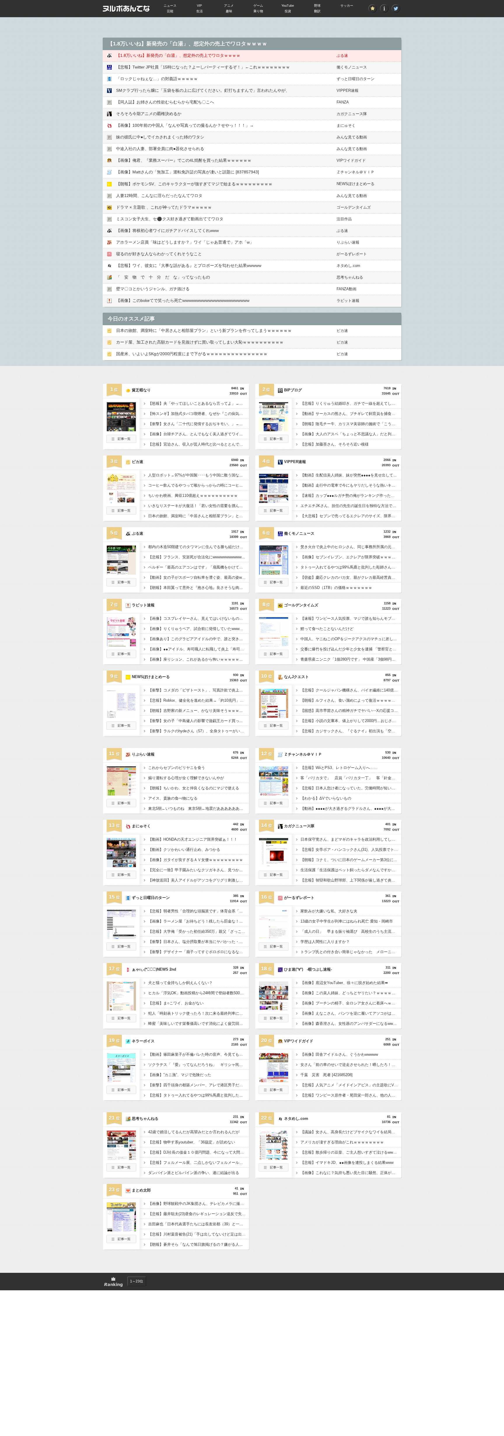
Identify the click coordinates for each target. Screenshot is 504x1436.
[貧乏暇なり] (121, 429)
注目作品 (344, 219)
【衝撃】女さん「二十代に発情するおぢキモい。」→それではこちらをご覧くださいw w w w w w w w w (198, 424)
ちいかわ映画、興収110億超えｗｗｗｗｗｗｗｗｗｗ (193, 495)
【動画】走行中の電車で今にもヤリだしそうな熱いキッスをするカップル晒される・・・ (350, 485)
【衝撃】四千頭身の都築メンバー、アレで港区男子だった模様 (198, 1085)
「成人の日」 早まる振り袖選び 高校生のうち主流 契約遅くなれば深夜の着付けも (350, 931)
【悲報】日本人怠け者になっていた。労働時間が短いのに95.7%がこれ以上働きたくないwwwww (350, 788)
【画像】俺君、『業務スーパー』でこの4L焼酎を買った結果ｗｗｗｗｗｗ (183, 160)
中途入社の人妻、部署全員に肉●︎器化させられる (160, 148)
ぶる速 (342, 55)
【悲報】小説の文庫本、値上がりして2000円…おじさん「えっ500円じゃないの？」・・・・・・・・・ (350, 721)
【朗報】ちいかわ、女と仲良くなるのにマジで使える (193, 788)
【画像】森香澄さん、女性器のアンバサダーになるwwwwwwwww (350, 1023)
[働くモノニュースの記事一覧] (273, 585)
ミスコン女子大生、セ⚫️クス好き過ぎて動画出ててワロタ (169, 219)
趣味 (229, 11)
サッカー (346, 5)
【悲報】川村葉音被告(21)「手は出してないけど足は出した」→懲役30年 (198, 1234)
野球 (317, 5)
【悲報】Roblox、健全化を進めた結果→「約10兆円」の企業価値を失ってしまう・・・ (198, 700)
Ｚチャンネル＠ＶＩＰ (355, 172)
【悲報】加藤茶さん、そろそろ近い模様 (334, 444)
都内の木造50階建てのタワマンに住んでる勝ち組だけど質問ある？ (198, 547)
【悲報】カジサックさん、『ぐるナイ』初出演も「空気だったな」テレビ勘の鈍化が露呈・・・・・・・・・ (350, 731)
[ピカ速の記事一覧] (121, 513)
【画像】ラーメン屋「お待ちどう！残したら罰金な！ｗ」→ (198, 921)
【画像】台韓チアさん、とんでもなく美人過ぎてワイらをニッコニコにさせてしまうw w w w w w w (198, 434)
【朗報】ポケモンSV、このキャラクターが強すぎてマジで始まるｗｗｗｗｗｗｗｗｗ (194, 184)
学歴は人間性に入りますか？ (325, 941)
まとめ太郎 (141, 1190)
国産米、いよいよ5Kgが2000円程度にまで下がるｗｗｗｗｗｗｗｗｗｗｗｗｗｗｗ (191, 353)
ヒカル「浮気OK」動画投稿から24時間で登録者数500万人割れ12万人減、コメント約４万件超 (198, 993)
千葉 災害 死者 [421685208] (326, 1075)
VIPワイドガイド (351, 160)
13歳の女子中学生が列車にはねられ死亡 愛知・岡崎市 (346, 921)
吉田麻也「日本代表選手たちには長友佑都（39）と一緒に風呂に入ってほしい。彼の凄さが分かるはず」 (198, 1224)
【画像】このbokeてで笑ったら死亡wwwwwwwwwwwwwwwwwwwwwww (182, 300)
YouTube (287, 5)
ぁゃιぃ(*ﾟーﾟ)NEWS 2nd (154, 969)
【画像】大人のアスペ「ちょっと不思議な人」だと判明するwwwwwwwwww (350, 434)
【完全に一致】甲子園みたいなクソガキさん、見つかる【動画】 (198, 870)
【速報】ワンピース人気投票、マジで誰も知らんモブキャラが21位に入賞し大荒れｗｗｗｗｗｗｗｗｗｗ (350, 618)
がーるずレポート (352, 254)
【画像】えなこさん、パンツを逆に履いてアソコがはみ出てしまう (350, 1013)
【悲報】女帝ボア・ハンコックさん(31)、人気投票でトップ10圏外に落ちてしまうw (350, 849)
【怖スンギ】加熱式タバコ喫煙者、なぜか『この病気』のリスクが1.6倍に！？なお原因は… (198, 413)
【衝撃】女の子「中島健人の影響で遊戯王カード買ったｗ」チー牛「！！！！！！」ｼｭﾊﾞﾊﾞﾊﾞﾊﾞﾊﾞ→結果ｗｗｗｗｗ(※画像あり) (198, 721)
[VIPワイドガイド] (273, 1080)
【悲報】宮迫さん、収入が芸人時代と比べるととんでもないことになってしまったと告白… (198, 444)
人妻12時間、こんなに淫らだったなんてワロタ (159, 195)
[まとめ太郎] (121, 1230)
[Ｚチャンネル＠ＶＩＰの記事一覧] (273, 805)
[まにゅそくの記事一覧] (121, 877)
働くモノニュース (352, 67)
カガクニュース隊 (352, 114)
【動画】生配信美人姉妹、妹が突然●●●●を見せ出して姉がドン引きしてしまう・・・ (350, 475)
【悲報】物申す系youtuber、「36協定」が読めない (191, 1142)
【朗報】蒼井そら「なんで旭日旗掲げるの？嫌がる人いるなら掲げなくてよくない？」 (198, 1244)
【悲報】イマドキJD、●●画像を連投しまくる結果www (346, 1162)
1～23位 (136, 1281)
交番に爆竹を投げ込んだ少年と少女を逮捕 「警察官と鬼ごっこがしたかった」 (350, 649)
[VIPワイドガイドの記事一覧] (273, 1092)
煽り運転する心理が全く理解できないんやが (186, 778)
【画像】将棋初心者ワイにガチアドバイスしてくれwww (167, 230)
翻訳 (317, 11)
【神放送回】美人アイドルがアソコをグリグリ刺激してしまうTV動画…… (198, 880)
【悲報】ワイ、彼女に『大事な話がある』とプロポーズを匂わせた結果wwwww (188, 265)
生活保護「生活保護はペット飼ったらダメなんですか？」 (349, 870)
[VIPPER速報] (273, 501)
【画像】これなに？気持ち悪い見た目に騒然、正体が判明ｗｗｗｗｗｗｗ (350, 1173)
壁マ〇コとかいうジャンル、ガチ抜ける (153, 288)
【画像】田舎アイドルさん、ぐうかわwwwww (339, 1054)
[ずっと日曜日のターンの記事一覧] (121, 949)
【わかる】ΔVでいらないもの (325, 798)
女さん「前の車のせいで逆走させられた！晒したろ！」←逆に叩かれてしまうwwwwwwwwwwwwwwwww (350, 1064)
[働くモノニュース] (273, 573)
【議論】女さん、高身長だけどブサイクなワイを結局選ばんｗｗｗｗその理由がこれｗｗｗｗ (350, 1132)
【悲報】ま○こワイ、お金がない (176, 1003)
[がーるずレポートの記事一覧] (273, 949)
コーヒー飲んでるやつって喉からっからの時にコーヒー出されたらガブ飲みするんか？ (198, 485)
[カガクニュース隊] (273, 865)
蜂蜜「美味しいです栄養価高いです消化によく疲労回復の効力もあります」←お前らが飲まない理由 (198, 1023)
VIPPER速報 (347, 90)
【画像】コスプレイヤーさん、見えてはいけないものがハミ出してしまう (198, 618)
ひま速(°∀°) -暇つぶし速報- (308, 969)
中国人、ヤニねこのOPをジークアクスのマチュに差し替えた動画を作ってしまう (350, 639)
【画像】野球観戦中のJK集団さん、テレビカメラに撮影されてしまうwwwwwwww (198, 1203)
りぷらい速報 (348, 242)
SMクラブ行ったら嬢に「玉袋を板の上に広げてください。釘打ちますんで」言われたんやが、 (203, 90)
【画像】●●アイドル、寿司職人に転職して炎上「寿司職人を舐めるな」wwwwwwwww (198, 649)
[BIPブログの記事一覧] (273, 441)
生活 (199, 11)
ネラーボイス (143, 1041)
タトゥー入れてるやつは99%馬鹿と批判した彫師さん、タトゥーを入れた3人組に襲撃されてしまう (350, 567)
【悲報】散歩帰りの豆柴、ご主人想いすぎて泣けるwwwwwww (350, 1152)
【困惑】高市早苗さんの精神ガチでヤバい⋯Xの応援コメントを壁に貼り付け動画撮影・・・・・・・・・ (350, 710)
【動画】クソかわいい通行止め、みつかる (184, 849)
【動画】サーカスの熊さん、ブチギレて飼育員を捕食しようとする (350, 413)
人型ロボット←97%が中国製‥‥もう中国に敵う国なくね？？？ (198, 475)
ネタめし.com (348, 265)
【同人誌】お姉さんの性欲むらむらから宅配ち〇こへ (165, 102)
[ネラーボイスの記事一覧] (121, 1092)
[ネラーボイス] (121, 1080)
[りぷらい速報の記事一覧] (121, 805)
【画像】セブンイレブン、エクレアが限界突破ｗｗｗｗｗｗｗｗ (350, 557)
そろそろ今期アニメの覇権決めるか (148, 113)
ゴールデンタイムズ (354, 207)
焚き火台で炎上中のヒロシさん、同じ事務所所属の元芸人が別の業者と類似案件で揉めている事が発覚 (350, 547)
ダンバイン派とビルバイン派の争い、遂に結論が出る (193, 1173)
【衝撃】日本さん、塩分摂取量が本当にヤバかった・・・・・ (198, 941)
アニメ (229, 5)
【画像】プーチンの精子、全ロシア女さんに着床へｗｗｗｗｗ (350, 1003)
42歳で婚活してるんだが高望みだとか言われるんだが (193, 1132)
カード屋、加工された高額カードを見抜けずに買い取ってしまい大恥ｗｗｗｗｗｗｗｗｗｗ (200, 342)
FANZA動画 (346, 289)
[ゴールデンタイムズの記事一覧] (273, 656)
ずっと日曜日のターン (355, 79)
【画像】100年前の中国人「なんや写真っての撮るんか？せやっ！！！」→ (185, 125)
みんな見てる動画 (352, 137)
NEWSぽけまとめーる (355, 184)
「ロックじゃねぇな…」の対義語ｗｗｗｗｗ (157, 78)
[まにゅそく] (121, 865)
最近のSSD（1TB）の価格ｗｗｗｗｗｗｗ (336, 587)
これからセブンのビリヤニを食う (176, 767)
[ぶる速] (121, 573)
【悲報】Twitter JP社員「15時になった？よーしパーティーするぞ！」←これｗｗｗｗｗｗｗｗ (203, 67)
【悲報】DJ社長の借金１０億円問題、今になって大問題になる (198, 1152)
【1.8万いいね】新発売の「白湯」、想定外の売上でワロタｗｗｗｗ (178, 55)
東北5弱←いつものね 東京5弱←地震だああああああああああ (198, 808)
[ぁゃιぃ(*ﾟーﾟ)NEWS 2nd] (121, 1009)
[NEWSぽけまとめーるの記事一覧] (121, 728)
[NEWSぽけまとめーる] (121, 716)
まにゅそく (346, 125)
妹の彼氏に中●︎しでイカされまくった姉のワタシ (160, 137)
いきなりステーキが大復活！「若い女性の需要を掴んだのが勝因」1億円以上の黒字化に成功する (198, 506)
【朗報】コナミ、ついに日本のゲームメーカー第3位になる (350, 860)
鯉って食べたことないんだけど (327, 629)
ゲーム (258, 5)
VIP (199, 5)
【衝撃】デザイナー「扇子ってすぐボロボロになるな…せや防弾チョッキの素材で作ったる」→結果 (198, 952)
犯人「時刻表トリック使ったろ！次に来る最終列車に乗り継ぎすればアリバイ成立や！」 (198, 1013)
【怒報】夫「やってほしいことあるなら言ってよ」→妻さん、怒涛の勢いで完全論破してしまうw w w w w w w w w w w (198, 403)
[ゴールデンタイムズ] (273, 645)
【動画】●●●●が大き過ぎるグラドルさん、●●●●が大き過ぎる (350, 808)
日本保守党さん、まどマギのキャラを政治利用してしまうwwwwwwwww (350, 839)
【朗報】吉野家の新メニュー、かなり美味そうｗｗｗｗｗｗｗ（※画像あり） (198, 710)
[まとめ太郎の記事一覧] (121, 1241)
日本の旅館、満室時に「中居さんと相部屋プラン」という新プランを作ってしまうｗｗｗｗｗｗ (204, 330)
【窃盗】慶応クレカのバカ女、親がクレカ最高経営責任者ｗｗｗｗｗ (350, 577)
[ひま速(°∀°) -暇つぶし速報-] (273, 1009)
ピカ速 (342, 330)
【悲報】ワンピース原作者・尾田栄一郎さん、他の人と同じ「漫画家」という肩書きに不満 (350, 1095)
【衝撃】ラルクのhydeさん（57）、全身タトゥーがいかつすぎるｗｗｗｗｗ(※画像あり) (198, 731)
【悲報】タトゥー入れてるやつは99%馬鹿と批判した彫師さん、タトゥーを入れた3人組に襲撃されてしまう (198, 1095)
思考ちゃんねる (350, 277)
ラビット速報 (348, 300)
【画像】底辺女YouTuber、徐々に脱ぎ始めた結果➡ (344, 983)
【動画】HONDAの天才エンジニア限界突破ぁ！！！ (192, 839)
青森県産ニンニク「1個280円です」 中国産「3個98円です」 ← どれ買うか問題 (350, 659)
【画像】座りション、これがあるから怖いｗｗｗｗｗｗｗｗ (198, 659)
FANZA (343, 102)
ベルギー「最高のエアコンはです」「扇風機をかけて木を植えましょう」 (198, 567)
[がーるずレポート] (273, 937)
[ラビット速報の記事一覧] (121, 656)
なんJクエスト (296, 677)
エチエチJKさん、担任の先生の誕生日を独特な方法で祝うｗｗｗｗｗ (350, 506)
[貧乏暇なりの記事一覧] (121, 441)
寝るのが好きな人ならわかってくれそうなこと (159, 253)
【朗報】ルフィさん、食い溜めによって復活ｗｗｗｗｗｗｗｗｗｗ (350, 700)
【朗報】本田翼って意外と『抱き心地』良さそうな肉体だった (198, 587)
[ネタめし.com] (273, 1158)
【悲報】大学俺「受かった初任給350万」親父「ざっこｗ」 (198, 931)
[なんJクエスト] (273, 716)
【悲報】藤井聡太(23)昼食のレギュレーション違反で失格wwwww (198, 1214)
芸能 (170, 11)
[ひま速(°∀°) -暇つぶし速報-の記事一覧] (273, 1020)
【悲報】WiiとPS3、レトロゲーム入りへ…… (338, 767)
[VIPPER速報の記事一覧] (273, 513)
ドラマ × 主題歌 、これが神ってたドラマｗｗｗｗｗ (164, 207)
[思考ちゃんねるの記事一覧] (121, 1170)
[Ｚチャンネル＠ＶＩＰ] (273, 794)
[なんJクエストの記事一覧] (273, 728)
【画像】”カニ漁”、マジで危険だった (179, 1075)
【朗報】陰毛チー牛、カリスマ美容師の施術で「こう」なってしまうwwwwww (350, 424)
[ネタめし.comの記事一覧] (273, 1170)
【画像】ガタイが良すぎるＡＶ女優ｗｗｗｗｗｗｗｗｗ (195, 860)
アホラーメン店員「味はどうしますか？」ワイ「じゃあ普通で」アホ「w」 (185, 242)
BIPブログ (293, 390)
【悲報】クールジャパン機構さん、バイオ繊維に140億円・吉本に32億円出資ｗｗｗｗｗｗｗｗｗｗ (350, 690)
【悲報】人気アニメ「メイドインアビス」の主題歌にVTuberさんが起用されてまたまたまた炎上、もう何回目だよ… (350, 1085)
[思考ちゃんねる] (121, 1158)
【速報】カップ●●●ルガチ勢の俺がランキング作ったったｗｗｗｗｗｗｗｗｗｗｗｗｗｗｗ (350, 495)
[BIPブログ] (273, 429)
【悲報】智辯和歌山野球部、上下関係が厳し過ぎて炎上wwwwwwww (350, 880)
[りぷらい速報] (121, 794)
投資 (288, 11)
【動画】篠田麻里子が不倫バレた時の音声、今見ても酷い (197, 1054)
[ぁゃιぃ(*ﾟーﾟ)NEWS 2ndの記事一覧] (121, 1020)
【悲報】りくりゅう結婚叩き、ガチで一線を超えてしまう (349, 403)
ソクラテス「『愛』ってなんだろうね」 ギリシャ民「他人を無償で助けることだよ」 (198, 1064)
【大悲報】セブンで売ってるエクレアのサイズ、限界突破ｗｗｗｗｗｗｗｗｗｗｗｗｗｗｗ (350, 516)
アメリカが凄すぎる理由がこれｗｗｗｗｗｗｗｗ (342, 1142)
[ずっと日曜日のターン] (121, 937)
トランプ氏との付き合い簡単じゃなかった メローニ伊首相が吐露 (350, 952)
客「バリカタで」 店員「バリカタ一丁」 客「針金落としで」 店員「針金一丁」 (350, 778)
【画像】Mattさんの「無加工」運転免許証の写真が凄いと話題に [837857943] (187, 172)
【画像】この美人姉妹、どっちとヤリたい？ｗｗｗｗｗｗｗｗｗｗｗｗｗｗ (350, 993)
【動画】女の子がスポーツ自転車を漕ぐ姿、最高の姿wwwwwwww (198, 577)
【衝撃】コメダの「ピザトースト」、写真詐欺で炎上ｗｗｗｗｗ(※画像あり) (198, 690)
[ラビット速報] (121, 645)
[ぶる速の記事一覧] (121, 585)
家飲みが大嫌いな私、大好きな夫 (328, 911)
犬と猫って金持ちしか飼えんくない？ (180, 983)
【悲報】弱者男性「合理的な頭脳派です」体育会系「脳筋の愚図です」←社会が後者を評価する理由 (198, 911)
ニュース (170, 5)
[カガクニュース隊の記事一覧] (273, 877)
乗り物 (258, 11)
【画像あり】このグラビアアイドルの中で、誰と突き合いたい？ (198, 639)
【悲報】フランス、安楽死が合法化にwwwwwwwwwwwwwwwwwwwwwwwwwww (198, 557)
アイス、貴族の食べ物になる (172, 798)
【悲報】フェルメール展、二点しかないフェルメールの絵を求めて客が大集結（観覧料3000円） (198, 1162)
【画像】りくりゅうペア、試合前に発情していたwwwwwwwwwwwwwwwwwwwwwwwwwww (198, 629)
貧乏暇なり (141, 390)
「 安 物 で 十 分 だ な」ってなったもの (163, 277)
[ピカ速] (121, 501)
